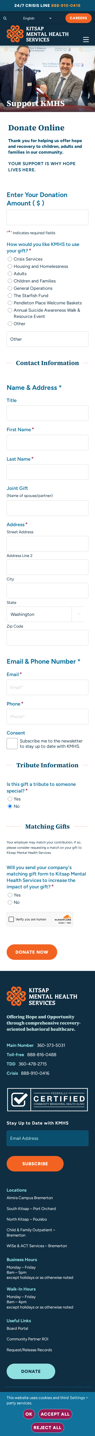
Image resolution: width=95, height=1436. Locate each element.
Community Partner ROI (27, 1339)
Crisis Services (28, 259)
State (11, 602)
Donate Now (31, 952)
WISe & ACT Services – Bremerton (37, 1245)
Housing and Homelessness (41, 266)
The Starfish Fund (31, 295)
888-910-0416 (35, 1073)
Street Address (20, 532)
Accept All (55, 1414)
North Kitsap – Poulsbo (27, 1219)
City (10, 579)
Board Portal (17, 1328)
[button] (6, 18)
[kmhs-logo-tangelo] (37, 27)
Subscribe (35, 1163)
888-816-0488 (41, 1054)
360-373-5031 (51, 1045)
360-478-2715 (33, 1064)
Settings (78, 1397)
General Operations (33, 288)
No (17, 806)
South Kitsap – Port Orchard (31, 1208)
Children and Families (35, 281)
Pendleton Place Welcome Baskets (48, 302)
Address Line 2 (19, 555)
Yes (17, 799)
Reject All (48, 1427)
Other (19, 323)
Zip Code (15, 626)
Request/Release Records (29, 1349)
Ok (28, 1414)
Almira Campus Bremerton (30, 1197)
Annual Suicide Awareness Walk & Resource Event (47, 313)
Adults (20, 273)
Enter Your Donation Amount (37, 199)
